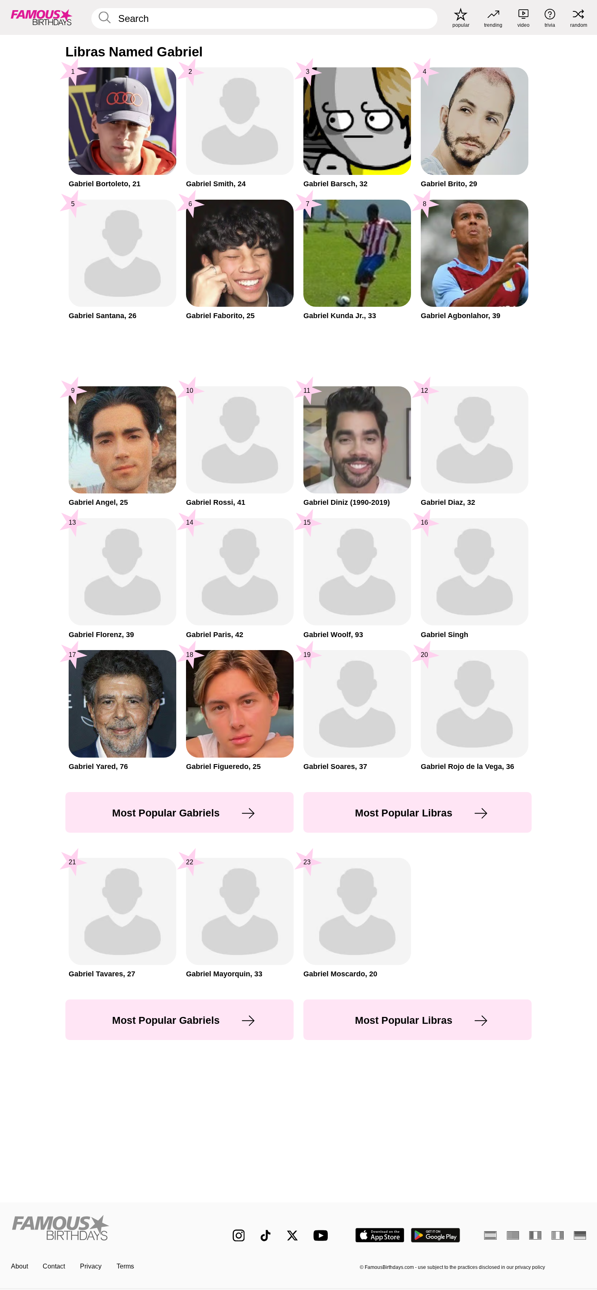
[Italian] (558, 1235)
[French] (535, 1235)
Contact (54, 1266)
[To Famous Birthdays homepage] (42, 17)
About (19, 1266)
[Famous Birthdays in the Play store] (435, 1235)
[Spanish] (490, 1235)
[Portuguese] (513, 1235)
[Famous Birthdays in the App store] (379, 1235)
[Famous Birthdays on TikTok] (266, 1236)
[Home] (105, 1229)
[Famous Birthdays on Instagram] (239, 1236)
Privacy (91, 1266)
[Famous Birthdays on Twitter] (292, 1236)
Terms (125, 1266)
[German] (580, 1235)
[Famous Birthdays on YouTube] (322, 1235)
